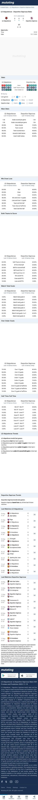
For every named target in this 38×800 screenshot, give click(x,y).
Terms (3, 787)
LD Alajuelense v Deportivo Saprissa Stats (22, 7)
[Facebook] (3, 782)
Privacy (9, 787)
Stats (4, 798)
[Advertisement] (19, 56)
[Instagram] (12, 782)
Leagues (19, 798)
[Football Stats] (8, 2)
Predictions (11, 798)
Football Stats (4, 7)
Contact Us (23, 787)
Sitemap (15, 787)
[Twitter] (7, 782)
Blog (27, 798)
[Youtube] (17, 782)
